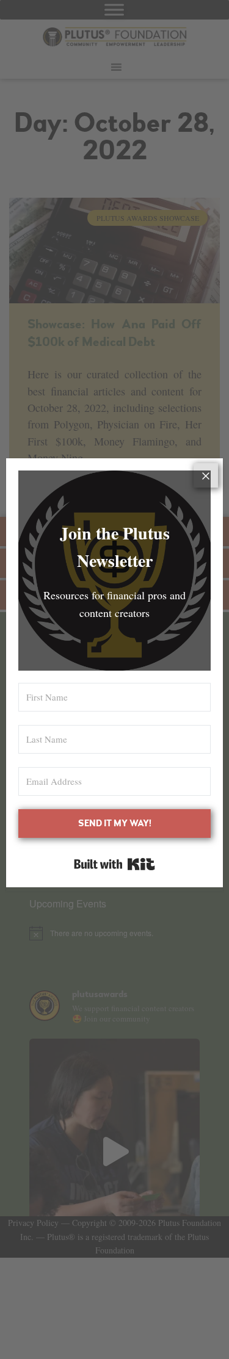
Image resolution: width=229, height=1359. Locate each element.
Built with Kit (114, 864)
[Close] (206, 475)
